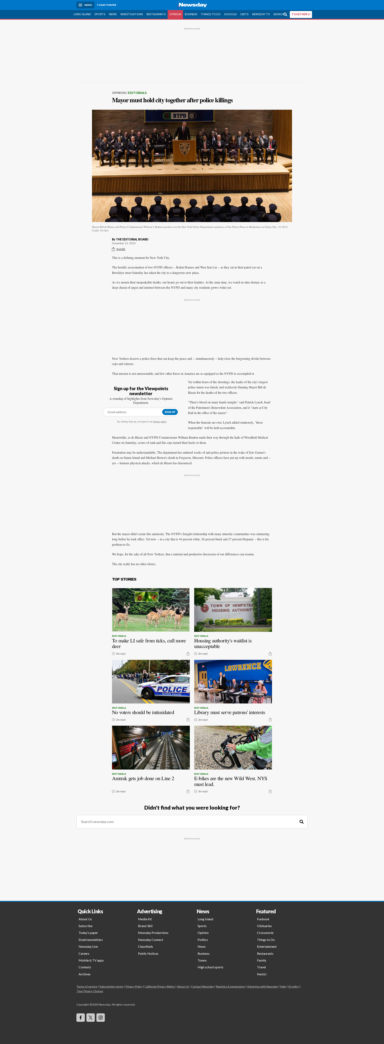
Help (283, 986)
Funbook (263, 919)
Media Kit (145, 919)
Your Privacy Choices (90, 991)
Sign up (170, 412)
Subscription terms (111, 986)
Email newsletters (91, 940)
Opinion (175, 14)
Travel (261, 967)
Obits (244, 14)
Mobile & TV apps (91, 960)
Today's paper (88, 932)
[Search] (302, 821)
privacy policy (159, 421)
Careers (84, 953)
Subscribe (85, 926)
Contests (85, 967)
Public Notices (148, 953)
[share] (188, 654)
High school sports (210, 967)
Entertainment (267, 946)
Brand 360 (145, 926)
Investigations (131, 14)
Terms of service (86, 986)
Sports (99, 14)
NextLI (262, 974)
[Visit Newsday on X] (90, 1017)
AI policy (293, 986)
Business (191, 14)
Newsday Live (88, 946)
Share (120, 249)
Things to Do (211, 14)
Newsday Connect (150, 940)
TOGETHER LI (301, 14)
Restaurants (156, 14)
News (113, 14)
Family (261, 960)
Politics (203, 940)
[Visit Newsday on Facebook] (80, 1017)
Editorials (137, 92)
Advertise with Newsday (262, 986)
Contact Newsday (202, 986)
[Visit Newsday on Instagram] (100, 1017)
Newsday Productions (153, 932)
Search (278, 14)
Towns (202, 960)
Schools (230, 14)
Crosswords (265, 932)
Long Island (82, 14)
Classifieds (145, 946)
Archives (85, 974)
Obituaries (264, 926)
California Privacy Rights (160, 986)
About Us (85, 919)
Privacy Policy (133, 986)
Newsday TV (261, 14)
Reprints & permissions (230, 986)
